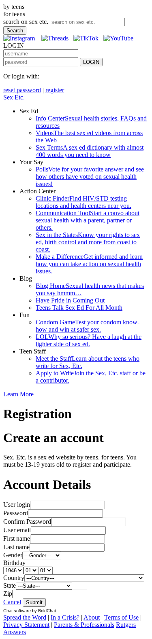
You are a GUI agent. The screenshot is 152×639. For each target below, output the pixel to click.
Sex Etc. (14, 97)
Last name (16, 547)
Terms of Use (121, 617)
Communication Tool (87, 220)
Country (13, 577)
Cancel (12, 602)
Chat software (17, 610)
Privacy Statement (26, 624)
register (54, 90)
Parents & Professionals (84, 624)
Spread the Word (24, 617)
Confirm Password (27, 521)
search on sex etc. (25, 21)
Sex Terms (89, 151)
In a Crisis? (65, 617)
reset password (22, 90)
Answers (14, 631)
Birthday (14, 562)
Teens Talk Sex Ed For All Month (79, 307)
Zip (7, 593)
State (9, 585)
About (91, 617)
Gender (12, 555)
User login (16, 504)
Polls (90, 176)
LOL (88, 340)
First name (16, 538)
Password (15, 513)
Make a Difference (89, 264)
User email (17, 530)
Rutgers (126, 624)
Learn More (18, 394)
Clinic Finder (83, 202)
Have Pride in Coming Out (70, 300)
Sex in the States (88, 242)
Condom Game (87, 326)
